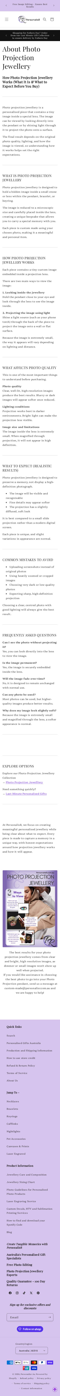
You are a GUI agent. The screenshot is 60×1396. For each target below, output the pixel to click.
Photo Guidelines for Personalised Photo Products (27, 1191)
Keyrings (12, 1116)
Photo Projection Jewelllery (24, 782)
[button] (6, 19)
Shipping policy (42, 1383)
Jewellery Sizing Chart (21, 1182)
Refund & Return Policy (21, 1065)
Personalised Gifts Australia (24, 1043)
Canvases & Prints (18, 1146)
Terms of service (22, 1383)
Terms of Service (17, 1073)
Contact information (31, 1388)
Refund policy (27, 1378)
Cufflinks (12, 1123)
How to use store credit (21, 1058)
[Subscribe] (49, 1317)
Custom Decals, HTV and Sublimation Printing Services (29, 1210)
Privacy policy (44, 1378)
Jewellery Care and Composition (27, 1174)
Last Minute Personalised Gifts (26, 793)
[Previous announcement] (6, 5)
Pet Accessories (16, 1138)
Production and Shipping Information (29, 1050)
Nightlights (13, 1131)
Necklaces (13, 1101)
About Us (12, 1080)
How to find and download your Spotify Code (26, 1222)
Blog (9, 1232)
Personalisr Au (28, 1374)
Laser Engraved (16, 1153)
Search (11, 1035)
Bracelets (12, 1108)
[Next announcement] (54, 5)
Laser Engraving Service (21, 1201)
